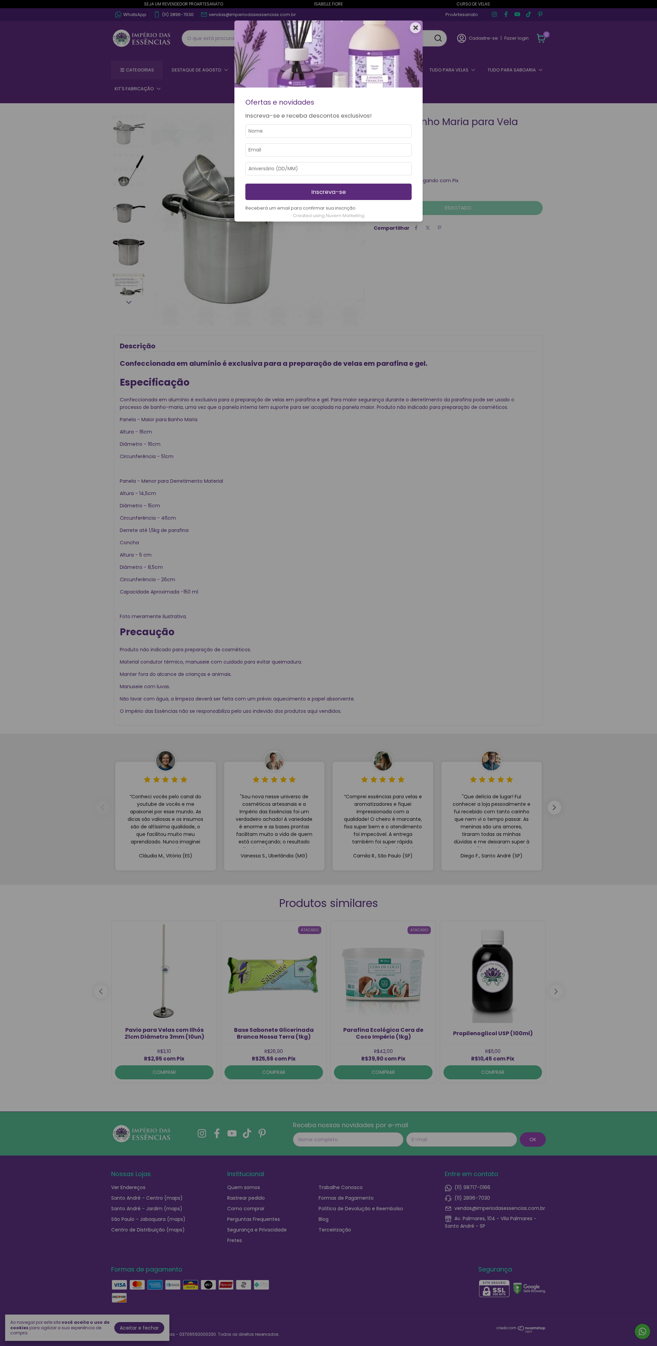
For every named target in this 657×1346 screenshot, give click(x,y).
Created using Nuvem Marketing (328, 215)
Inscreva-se (328, 192)
